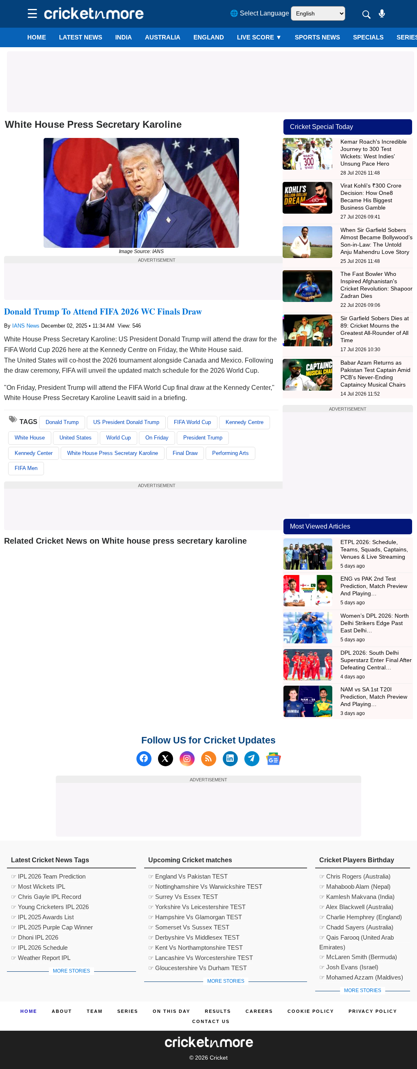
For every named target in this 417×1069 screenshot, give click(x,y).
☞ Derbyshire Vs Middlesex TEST (193, 937)
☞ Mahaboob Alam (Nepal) (355, 886)
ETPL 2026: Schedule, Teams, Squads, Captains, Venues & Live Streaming (374, 549)
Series (127, 1011)
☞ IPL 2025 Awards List (42, 917)
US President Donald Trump (126, 422)
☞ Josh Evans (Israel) (348, 967)
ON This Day (171, 1011)
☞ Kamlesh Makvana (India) (357, 896)
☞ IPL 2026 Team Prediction (48, 876)
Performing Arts (230, 453)
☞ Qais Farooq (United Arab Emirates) (356, 938)
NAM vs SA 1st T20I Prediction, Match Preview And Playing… (373, 696)
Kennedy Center (34, 453)
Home (36, 37)
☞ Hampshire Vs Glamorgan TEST (195, 917)
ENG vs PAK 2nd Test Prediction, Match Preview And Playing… (373, 586)
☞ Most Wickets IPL (38, 886)
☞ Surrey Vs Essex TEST (183, 896)
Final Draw (185, 453)
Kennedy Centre (244, 422)
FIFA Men (26, 468)
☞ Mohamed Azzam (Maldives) (361, 977)
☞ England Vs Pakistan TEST (188, 876)
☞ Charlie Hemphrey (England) (360, 917)
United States (75, 438)
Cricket (219, 1057)
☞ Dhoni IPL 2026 (34, 937)
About (62, 1011)
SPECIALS (368, 37)
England (208, 37)
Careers (259, 1011)
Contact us (211, 1021)
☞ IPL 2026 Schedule (39, 947)
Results (218, 1011)
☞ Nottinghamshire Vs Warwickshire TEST (205, 886)
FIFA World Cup (192, 422)
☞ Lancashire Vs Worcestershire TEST (200, 957)
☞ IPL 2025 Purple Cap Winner (52, 927)
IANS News (26, 326)
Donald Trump (62, 422)
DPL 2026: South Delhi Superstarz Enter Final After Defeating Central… (376, 660)
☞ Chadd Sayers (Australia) (356, 927)
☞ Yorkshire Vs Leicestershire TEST (197, 906)
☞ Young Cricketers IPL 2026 (50, 906)
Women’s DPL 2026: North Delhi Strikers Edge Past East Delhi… (374, 623)
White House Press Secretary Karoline (112, 453)
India (123, 37)
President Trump (202, 438)
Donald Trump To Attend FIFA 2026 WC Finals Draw (103, 311)
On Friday (157, 438)
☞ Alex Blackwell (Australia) (356, 906)
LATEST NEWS (80, 37)
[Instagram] (187, 758)
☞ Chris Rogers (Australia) (355, 876)
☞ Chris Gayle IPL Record (46, 896)
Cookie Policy (311, 1011)
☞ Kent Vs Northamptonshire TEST (195, 947)
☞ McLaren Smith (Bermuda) (358, 956)
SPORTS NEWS (317, 37)
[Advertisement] (210, 69)
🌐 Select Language (259, 13)
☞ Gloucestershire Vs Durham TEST (197, 967)
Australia (162, 37)
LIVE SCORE (259, 37)
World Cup (118, 438)
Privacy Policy (373, 1011)
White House (30, 438)
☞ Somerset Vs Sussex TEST (188, 927)
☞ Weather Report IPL (40, 957)
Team (95, 1011)
